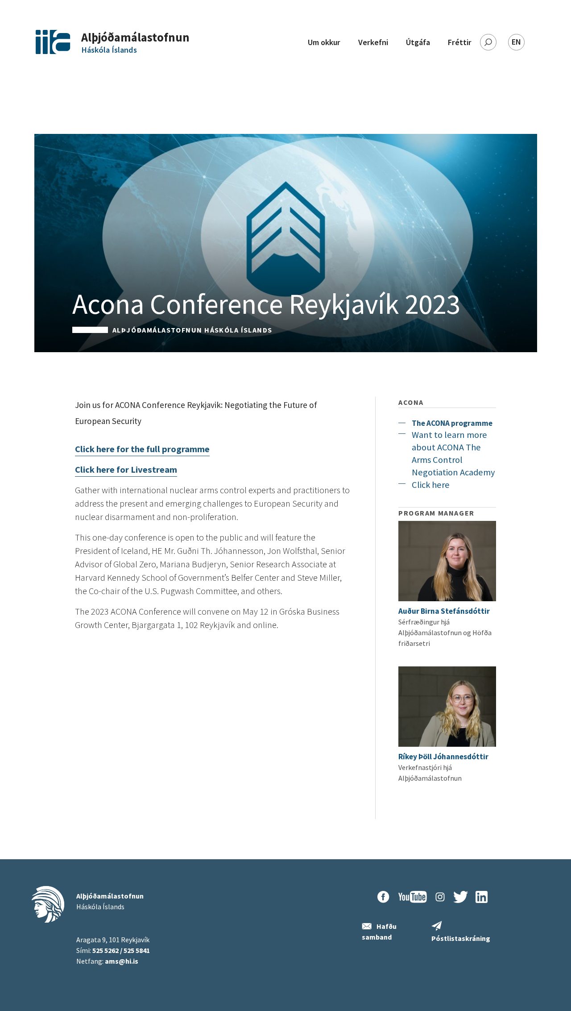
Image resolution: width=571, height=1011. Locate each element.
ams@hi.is (121, 961)
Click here (431, 485)
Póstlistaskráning (460, 938)
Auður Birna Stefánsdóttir (444, 611)
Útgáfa (418, 42)
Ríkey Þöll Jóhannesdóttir (443, 756)
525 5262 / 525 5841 (121, 950)
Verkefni (373, 42)
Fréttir (460, 42)
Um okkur (324, 42)
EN (516, 42)
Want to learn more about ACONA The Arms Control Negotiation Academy (453, 453)
